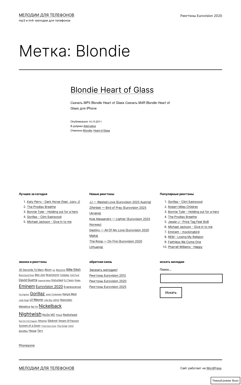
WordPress (213, 368)
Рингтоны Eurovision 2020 (201, 16)
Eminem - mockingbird (184, 232)
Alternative (89, 126)
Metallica (24, 306)
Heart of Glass (101, 130)
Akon (47, 269)
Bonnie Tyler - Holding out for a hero (52, 211)
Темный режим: (221, 380)
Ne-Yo (34, 306)
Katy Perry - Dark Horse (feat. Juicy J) (53, 201)
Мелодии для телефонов (46, 15)
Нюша (32, 330)
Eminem (27, 286)
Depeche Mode (44, 280)
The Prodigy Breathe (41, 207)
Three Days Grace (48, 326)
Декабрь (23, 331)
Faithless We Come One (184, 242)
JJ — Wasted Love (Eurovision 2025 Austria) (120, 202)
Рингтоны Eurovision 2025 (107, 286)
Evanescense (72, 286)
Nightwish (30, 314)
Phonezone (27, 345)
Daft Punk (74, 275)
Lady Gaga (24, 300)
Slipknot (53, 320)
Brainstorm (52, 274)
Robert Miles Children (183, 207)
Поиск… (165, 269)
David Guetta (28, 280)
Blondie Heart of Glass (112, 90)
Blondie (87, 130)
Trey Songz (62, 326)
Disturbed (57, 280)
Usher (71, 326)
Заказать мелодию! (103, 270)
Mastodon (66, 299)
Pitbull (59, 315)
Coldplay (64, 275)
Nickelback (50, 306)
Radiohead (70, 314)
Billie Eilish (73, 270)
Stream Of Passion (68, 320)
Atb (53, 270)
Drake (77, 280)
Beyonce (60, 270)
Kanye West (69, 294)
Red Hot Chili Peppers (28, 321)
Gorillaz (37, 293)
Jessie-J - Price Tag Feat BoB (188, 221)
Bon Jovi (40, 274)
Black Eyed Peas (26, 275)
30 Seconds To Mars (31, 269)
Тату (40, 330)
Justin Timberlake (54, 294)
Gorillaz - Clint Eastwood (44, 217)
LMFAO (56, 300)
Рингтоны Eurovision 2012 (107, 275)
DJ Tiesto (69, 280)
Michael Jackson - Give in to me (49, 221)
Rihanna (42, 320)
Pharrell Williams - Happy (185, 247)
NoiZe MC (48, 314)
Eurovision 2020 (49, 286)
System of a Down (29, 325)
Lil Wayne (36, 299)
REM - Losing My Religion (185, 237)
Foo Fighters (24, 294)
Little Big (48, 300)
